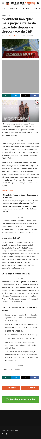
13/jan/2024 (28, 36)
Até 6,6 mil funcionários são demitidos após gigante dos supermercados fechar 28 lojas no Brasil (20, 209)
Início (3, 15)
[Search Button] (38, 3)
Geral (4, 9)
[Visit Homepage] (20, 3)
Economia (25, 9)
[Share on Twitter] (25, 95)
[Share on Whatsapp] (6, 95)
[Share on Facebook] (34, 95)
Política (13, 9)
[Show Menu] (3, 3)
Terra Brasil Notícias (12, 36)
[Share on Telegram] (15, 95)
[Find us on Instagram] (6, 433)
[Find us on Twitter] (2, 433)
